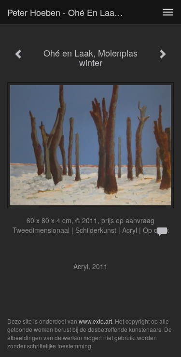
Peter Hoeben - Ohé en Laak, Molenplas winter (69, 12)
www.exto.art (95, 321)
